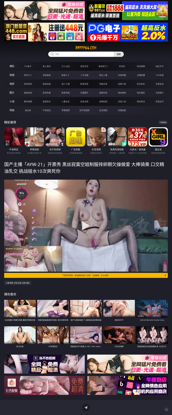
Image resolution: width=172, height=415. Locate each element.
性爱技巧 (160, 101)
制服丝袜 (103, 84)
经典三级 (122, 84)
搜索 (119, 54)
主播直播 (141, 75)
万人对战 (66, 66)
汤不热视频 (84, 110)
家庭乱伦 (47, 101)
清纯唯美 (122, 92)
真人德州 (47, 66)
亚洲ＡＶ (28, 75)
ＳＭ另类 (160, 75)
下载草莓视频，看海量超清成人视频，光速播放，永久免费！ (86, 275)
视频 (11, 75)
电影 (11, 84)
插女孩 (28, 110)
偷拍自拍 (47, 84)
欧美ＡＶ (66, 75)
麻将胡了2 (103, 66)
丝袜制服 (122, 75)
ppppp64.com (86, 47)
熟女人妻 (103, 75)
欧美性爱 (84, 84)
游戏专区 (84, 66)
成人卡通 (66, 84)
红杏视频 (103, 110)
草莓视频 (66, 110)
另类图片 (160, 92)
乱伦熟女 (141, 84)
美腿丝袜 (103, 92)
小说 (11, 101)
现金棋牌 (141, 66)
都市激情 (28, 101)
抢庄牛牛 (160, 66)
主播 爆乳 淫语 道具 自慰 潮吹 (18, 283)
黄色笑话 (141, 101)
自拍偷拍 (47, 75)
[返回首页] (166, 409)
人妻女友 (66, 101)
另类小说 (122, 101)
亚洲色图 (47, 92)
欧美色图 (66, 92)
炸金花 (122, 66)
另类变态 (160, 84)
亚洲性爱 (28, 84)
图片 (11, 92)
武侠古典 (84, 101)
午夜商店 (47, 110)
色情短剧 (122, 110)
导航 (11, 110)
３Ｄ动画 (84, 75)
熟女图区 (141, 92)
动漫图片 (84, 92)
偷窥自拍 (28, 92)
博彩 (11, 66)
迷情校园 (103, 101)
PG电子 (28, 66)
